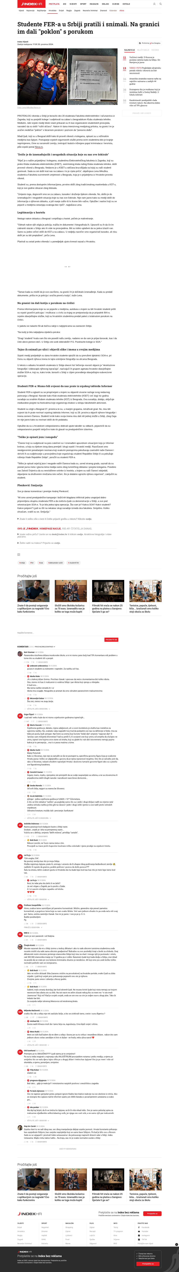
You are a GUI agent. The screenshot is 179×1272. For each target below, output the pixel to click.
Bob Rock (34, 840)
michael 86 (34, 1021)
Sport (83, 4)
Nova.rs (39, 147)
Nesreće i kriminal (90, 10)
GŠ (20, 716)
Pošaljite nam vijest (145, 1244)
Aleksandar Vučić (55, 563)
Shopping (69, 1227)
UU (28, 665)
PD (28, 1080)
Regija (69, 10)
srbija (22, 563)
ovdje (80, 534)
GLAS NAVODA (36, 796)
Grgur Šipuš (29, 714)
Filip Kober (34, 1070)
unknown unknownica (39, 666)
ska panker (34, 1107)
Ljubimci (69, 1235)
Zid (64, 4)
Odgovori (93, 1244)
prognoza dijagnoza (38, 1080)
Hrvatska (52, 10)
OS (20, 1052)
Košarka (45, 1244)
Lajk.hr (92, 1235)
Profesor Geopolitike (32, 905)
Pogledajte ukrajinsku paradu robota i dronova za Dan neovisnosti (145, 70)
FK (28, 1069)
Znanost (103, 10)
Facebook (145, 1227)
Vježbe (92, 1239)
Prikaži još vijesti (142, 113)
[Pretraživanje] (160, 4)
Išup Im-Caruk (30, 1126)
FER (32, 563)
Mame (68, 1244)
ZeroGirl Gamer (36, 772)
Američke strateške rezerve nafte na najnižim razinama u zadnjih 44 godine (145, 81)
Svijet (61, 10)
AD (20, 825)
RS (20, 934)
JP (20, 856)
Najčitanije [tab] (143, 50)
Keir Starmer (29, 652)
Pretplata (54, 4)
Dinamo (45, 1231)
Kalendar (113, 10)
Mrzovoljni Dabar (37, 698)
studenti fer (73, 563)
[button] (20, 590)
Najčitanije (41, 10)
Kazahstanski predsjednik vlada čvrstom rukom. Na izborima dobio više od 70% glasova (144, 103)
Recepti (93, 1231)
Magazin (70, 1223)
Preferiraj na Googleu (151, 43)
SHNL (44, 1239)
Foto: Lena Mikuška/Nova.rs (28, 107)
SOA (41, 563)
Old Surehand (29, 1051)
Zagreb (77, 10)
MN (20, 1012)
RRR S (26, 933)
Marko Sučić (35, 750)
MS (28, 750)
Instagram (146, 1235)
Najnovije (30, 10)
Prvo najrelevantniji (44, 647)
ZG (28, 772)
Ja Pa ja (27, 855)
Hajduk (44, 1235)
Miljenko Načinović (32, 1010)
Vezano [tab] (155, 50)
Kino (115, 1235)
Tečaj (116, 1227)
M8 (28, 1021)
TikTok (144, 1239)
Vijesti (73, 4)
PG (20, 906)
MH (28, 725)
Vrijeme (117, 1239)
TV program (118, 1231)
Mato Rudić (34, 1032)
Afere (122, 10)
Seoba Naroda (36, 785)
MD (28, 698)
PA (28, 1090)
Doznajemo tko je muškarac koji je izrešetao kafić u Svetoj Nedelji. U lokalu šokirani (144, 92)
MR (28, 676)
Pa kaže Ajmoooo (37, 1091)
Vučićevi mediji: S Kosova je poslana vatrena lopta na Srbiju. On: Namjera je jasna (144, 60)
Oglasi (105, 4)
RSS (115, 1244)
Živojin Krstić (29, 945)
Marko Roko (35, 676)
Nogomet (45, 1227)
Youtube (145, 1231)
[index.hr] (31, 4)
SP (28, 1107)
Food (67, 1239)
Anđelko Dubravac (31, 824)
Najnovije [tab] (129, 50)
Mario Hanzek (36, 725)
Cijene (115, 4)
